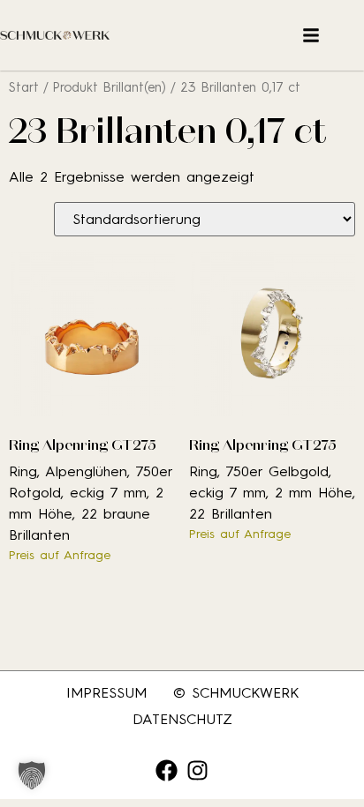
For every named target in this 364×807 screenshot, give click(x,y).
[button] (32, 775)
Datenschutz (182, 719)
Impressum (106, 692)
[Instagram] (197, 770)
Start (24, 87)
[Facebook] (166, 770)
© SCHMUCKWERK (236, 692)
